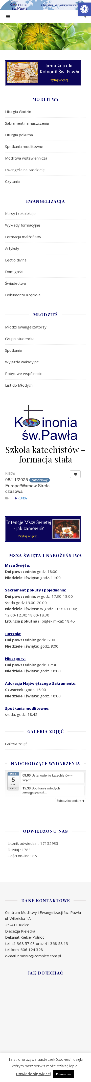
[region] (45, 36)
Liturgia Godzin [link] (18, 111)
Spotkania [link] (13, 350)
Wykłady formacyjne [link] (22, 225)
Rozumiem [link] (63, 1074)
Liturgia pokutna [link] (19, 134)
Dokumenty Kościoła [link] (22, 294)
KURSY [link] (22, 498)
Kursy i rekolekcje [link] (20, 213)
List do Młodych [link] (19, 385)
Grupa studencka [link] (19, 338)
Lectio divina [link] (16, 259)
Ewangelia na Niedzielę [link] (24, 169)
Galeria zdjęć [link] (16, 743)
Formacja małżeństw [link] (23, 236)
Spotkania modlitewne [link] (24, 146)
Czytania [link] (12, 181)
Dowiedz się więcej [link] (33, 1073)
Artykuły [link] (12, 248)
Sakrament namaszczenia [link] (27, 123)
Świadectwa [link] (15, 283)
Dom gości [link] (14, 271)
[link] (84, 9)
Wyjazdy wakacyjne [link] (22, 361)
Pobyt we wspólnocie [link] (23, 373)
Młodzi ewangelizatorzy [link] (26, 326)
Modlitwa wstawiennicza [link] (26, 158)
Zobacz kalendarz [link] (69, 800)
